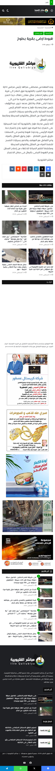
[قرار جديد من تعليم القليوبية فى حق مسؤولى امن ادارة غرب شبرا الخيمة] (41, 257)
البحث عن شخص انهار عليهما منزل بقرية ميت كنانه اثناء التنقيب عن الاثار (15, 209)
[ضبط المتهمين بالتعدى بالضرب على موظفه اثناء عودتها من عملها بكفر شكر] (41, 227)
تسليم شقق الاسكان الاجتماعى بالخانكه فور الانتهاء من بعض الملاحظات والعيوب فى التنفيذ (20, 730)
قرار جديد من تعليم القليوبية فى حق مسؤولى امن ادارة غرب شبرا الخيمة (41, 269)
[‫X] (42, 168)
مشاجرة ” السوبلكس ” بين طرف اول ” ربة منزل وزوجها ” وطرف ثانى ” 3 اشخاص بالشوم (14, 239)
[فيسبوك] (48, 168)
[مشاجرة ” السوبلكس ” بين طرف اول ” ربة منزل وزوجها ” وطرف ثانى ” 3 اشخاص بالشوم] (14, 227)
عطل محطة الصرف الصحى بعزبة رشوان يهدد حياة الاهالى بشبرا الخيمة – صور (14, 267)
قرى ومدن (38, 33)
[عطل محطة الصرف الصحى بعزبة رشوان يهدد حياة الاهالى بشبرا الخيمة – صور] (14, 255)
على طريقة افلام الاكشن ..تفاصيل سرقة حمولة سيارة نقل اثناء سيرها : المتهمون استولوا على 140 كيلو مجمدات (41, 210)
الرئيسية (48, 28)
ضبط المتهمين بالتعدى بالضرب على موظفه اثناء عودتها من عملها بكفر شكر (41, 239)
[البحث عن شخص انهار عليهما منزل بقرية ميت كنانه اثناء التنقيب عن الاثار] (14, 197)
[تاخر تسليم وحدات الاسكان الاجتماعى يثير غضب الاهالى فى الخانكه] (45, 743)
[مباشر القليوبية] (41, 11)
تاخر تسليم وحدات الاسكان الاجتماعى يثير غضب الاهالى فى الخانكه (20, 741)
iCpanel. (25, 757)
